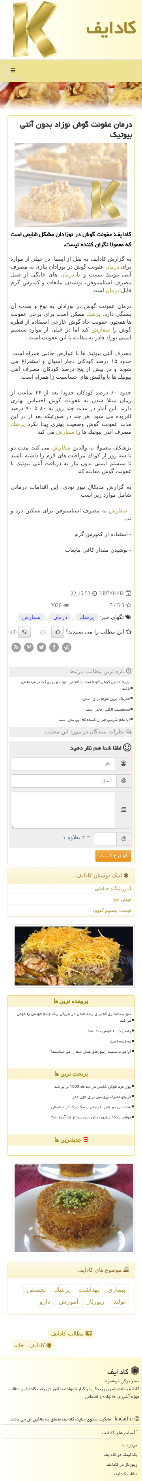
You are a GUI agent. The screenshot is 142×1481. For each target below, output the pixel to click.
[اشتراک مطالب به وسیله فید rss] (16, 647)
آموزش (68, 1301)
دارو (44, 1301)
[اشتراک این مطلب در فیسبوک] (54, 647)
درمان (112, 267)
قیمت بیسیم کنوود (111, 910)
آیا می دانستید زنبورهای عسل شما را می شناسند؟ (90, 1051)
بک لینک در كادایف (120, 1454)
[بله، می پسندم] (57, 632)
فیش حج (122, 899)
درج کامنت (111, 855)
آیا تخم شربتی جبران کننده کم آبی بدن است (94, 720)
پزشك (93, 314)
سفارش (101, 330)
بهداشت (88, 1289)
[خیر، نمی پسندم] (24, 632)
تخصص (36, 1289)
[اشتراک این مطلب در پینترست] (28, 647)
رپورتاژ (96, 1301)
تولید (119, 1301)
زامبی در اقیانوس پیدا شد (109, 1031)
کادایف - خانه (30, 1345)
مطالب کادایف (68, 1334)
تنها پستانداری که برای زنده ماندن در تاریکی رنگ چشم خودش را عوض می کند (74, 1017)
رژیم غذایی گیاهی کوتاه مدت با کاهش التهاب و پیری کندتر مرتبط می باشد (75, 685)
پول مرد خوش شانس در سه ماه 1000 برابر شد (92, 1086)
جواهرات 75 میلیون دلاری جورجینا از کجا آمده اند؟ (91, 1117)
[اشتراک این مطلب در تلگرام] (66, 647)
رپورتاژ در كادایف (121, 1464)
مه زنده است (120, 1041)
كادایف (111, 27)
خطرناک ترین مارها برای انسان (106, 699)
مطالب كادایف (125, 1474)
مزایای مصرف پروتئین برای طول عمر (102, 1097)
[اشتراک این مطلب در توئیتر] (41, 647)
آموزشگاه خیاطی (113, 889)
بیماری (116, 1289)
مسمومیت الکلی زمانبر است (108, 709)
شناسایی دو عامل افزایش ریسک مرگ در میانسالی (91, 1107)
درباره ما (129, 1445)
